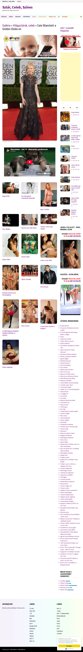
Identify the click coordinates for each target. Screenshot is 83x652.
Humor (31, 631)
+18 (31, 613)
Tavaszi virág (64, 429)
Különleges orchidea (66, 453)
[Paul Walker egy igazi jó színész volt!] (65, 186)
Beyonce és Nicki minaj (67, 374)
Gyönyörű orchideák (66, 475)
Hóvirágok (63, 477)
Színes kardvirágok (66, 492)
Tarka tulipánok (65, 418)
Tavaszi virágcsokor (66, 468)
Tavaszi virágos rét (65, 486)
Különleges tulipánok (66, 438)
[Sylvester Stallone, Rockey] (65, 210)
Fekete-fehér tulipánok (67, 481)
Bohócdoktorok (61, 616)
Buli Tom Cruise (65, 372)
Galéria (6, 25)
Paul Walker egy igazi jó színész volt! (75, 188)
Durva (58, 623)
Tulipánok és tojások (66, 424)
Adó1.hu (32, 641)
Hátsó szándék (26, 279)
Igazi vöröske (44, 209)
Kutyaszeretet (75, 112)
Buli (31, 618)
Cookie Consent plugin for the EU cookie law (69, 649)
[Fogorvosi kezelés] (65, 156)
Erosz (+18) (52, 16)
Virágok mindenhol (66, 435)
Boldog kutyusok (65, 361)
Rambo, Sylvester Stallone (68, 356)
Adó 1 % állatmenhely (63, 613)
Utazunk (64, 16)
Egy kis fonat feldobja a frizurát (69, 536)
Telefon (32, 636)
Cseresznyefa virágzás (67, 501)
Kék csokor (63, 416)
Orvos (58, 626)
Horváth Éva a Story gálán (68, 527)
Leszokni (59, 633)
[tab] (63, 107)
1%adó (59, 611)
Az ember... (63, 398)
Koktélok (32, 616)
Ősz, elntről (63, 367)
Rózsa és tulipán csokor (67, 433)
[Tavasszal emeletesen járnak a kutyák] (65, 126)
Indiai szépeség (7, 367)
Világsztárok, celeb (24, 25)
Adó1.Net (32, 611)
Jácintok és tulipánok (67, 473)
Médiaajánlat (21, 649)
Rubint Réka (6, 260)
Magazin (18, 16)
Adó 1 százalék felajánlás (67, 29)
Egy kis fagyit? (64, 359)
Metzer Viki (63, 590)
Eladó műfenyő (75, 177)
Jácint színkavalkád (66, 499)
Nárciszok (63, 431)
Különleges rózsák (66, 470)
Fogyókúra (60, 631)
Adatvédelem (13, 649)
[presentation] (63, 107)
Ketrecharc (33, 621)
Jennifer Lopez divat (66, 385)
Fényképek (26, 16)
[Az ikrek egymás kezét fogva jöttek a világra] (65, 136)
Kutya (73, 146)
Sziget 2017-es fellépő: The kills (70, 552)
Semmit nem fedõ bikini (29, 228)
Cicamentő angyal (65, 387)
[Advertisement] (70, 76)
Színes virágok (64, 420)
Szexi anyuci (25, 326)
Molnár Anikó (64, 585)
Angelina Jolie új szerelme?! (68, 490)
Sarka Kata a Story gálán (67, 530)
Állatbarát (32, 628)
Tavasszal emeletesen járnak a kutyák (75, 127)
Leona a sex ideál (46, 260)
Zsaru (58, 621)
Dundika (63, 581)
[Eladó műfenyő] (65, 177)
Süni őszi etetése (65, 365)
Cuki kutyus (63, 407)
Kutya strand (64, 405)
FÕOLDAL (4, 16)
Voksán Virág (64, 583)
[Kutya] (65, 146)
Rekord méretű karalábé (67, 400)
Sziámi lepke (25, 257)
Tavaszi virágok (65, 413)
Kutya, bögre (64, 442)
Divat (58, 618)
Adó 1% (32, 638)
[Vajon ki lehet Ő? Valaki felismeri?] (65, 198)
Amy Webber (6, 229)
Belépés (19, 1)
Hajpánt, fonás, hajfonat (67, 497)
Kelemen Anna (65, 587)
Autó (58, 628)
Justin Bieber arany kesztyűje (69, 383)
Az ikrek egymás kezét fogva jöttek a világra (76, 137)
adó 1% (59, 608)
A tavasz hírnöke (65, 479)
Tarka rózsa (63, 440)
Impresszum (5, 649)
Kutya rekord (64, 391)
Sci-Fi (34, 16)
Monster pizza (64, 512)
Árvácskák (63, 422)
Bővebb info (69, 643)
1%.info (32, 608)
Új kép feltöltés (74, 236)
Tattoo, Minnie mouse (67, 341)
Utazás (31, 633)
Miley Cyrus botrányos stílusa (69, 376)
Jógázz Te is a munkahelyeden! (69, 389)
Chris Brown (44, 287)
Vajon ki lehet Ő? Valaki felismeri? (75, 200)
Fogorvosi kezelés (74, 157)
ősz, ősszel (63, 396)
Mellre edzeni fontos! (66, 370)
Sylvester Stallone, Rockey (73, 212)
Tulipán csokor (64, 457)
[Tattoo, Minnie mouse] (65, 165)
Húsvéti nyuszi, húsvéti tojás (69, 427)
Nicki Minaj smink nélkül (67, 378)
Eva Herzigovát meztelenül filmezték (28, 197)
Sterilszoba (42, 16)
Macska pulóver (65, 363)
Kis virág (62, 409)
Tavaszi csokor (64, 488)
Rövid (11, 16)
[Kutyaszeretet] (65, 113)
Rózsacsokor (64, 484)
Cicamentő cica (65, 402)
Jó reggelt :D (64, 394)
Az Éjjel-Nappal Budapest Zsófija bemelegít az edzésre (10, 333)
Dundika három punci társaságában (9, 294)
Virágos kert (64, 455)
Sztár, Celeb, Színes (17, 7)
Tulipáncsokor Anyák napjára (69, 411)
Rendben (69, 646)
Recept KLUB (33, 626)
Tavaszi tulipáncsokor (67, 495)
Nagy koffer (6, 196)
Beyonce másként (65, 380)
